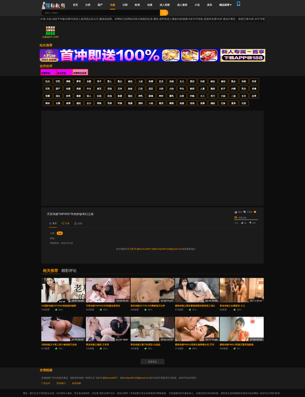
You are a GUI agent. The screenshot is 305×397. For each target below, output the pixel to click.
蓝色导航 (61, 73)
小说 (197, 5)
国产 (100, 5)
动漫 (149, 5)
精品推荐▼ (225, 5)
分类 (87, 5)
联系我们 (61, 383)
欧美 (137, 5)
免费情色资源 (79, 73)
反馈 (80, 223)
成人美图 (165, 5)
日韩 (125, 5)
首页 (75, 5)
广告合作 (45, 383)
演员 (209, 5)
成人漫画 (182, 5)
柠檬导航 (45, 73)
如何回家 (76, 383)
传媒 (112, 5)
